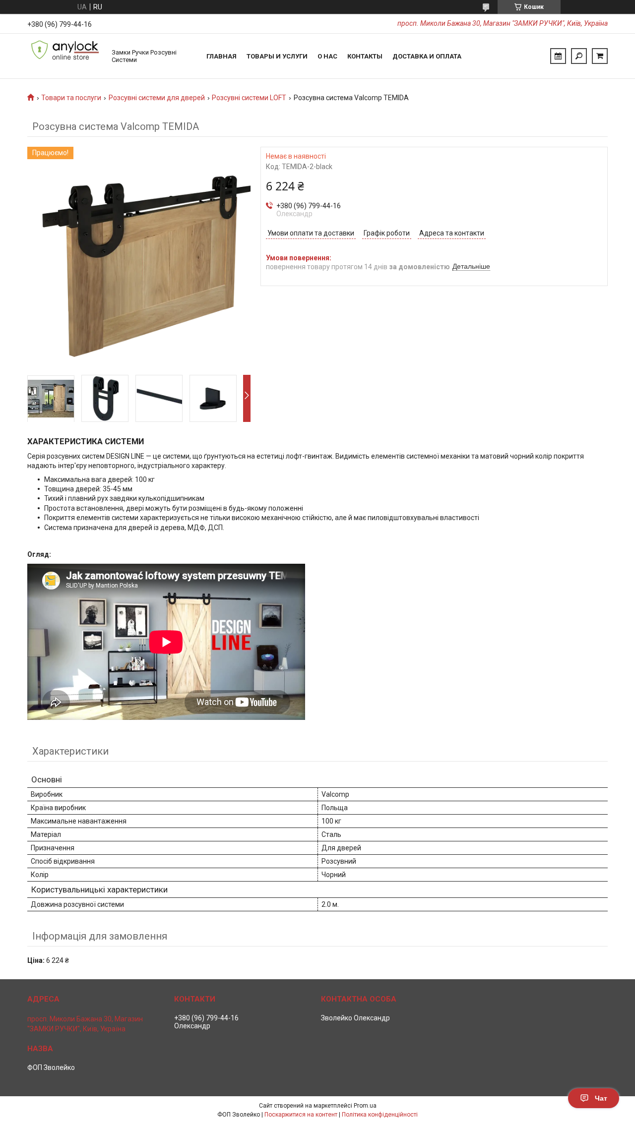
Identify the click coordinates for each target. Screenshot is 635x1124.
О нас (327, 56)
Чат (601, 1098)
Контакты (364, 56)
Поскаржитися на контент (300, 1114)
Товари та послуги (71, 98)
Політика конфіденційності (380, 1114)
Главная (221, 56)
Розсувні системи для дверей (157, 98)
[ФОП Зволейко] (64, 56)
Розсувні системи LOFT (249, 98)
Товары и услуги (277, 56)
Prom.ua (365, 1105)
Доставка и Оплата (426, 56)
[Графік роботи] (558, 56)
